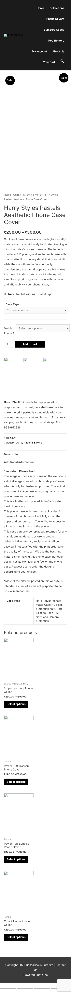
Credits (48, 965)
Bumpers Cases (54, 29)
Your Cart (49, 62)
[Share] (25, 986)
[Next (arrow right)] (25, 992)
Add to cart (29, 344)
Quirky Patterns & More (27, 194)
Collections (57, 8)
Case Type (12, 304)
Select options (16, 704)
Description (12, 454)
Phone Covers (55, 18)
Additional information (19, 462)
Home (40, 8)
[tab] (35, 454)
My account (39, 51)
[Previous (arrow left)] (8, 992)
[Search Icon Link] (62, 61)
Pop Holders (56, 40)
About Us (58, 51)
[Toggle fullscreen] (42, 986)
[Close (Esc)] (8, 986)
